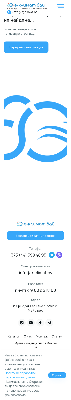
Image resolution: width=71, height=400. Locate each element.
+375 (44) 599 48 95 (24, 12)
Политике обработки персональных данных (21, 375)
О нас (28, 336)
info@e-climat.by (35, 273)
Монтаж (42, 336)
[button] (35, 235)
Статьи (57, 336)
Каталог (14, 336)
